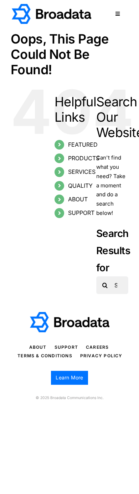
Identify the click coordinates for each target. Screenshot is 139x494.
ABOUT (78, 199)
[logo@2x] (51, 6)
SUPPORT (81, 212)
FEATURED (83, 144)
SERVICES (82, 171)
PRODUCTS (83, 158)
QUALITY (80, 185)
